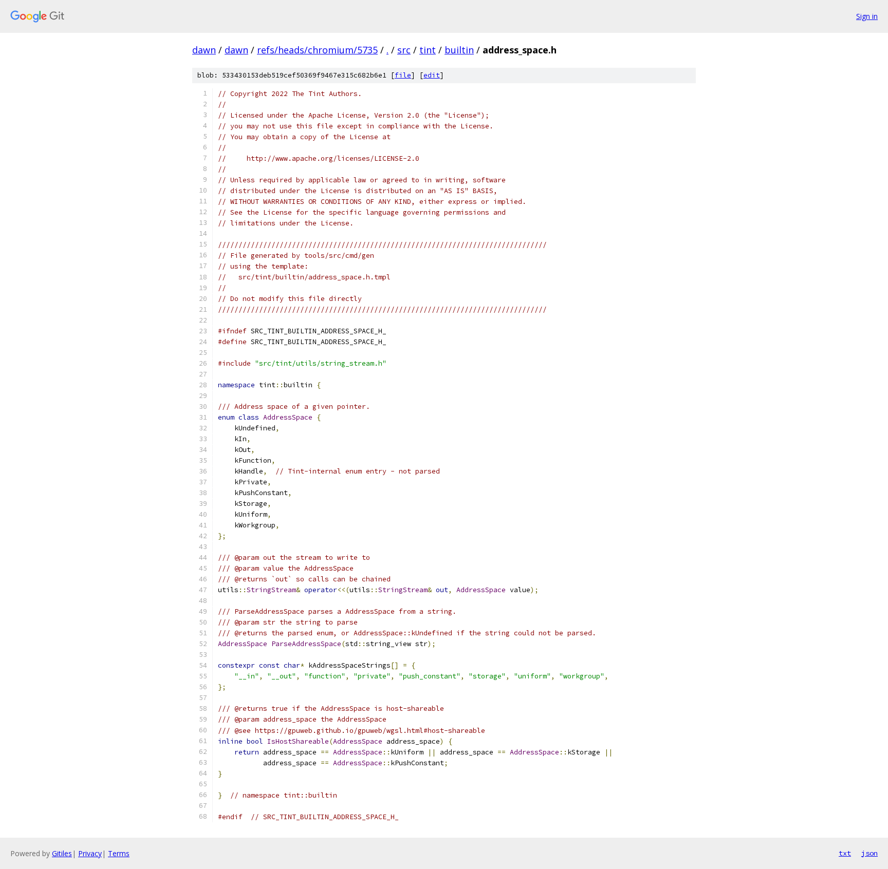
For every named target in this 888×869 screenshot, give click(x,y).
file (403, 75)
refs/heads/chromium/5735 (317, 50)
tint (427, 50)
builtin (459, 50)
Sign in (867, 16)
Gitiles (62, 853)
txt (845, 853)
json (869, 853)
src (404, 50)
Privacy (90, 853)
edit (431, 75)
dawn (204, 50)
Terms (119, 853)
